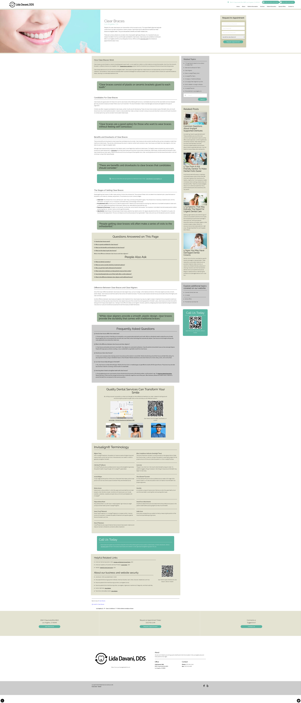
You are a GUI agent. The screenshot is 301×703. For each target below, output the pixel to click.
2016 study (114, 150)
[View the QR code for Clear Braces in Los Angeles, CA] (156, 416)
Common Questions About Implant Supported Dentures (193, 128)
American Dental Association (165, 373)
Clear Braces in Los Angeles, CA (154, 178)
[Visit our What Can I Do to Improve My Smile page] (158, 437)
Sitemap (99, 686)
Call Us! (271, 2)
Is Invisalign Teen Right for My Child (194, 81)
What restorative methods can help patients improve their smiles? (113, 271)
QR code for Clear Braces (98, 604)
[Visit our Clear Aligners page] (113, 437)
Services (262, 6)
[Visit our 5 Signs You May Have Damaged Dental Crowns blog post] (195, 248)
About (243, 6)
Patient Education (271, 6)
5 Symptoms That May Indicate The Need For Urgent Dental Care (194, 209)
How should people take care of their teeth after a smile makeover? (113, 274)
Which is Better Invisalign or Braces (194, 84)
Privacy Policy (94, 686)
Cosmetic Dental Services (191, 292)
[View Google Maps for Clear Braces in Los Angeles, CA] (121, 418)
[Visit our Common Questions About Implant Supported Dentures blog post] (195, 124)
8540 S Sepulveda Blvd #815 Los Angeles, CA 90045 (244, 2)
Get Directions (49, 626)
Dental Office (188, 299)
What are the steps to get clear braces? (105, 250)
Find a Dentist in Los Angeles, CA (193, 91)
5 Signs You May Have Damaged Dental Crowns (194, 252)
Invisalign (187, 295)
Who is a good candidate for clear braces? (106, 244)
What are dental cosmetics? (103, 262)
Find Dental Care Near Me (191, 302)
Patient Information (253, 6)
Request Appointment (150, 626)
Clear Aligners (188, 70)
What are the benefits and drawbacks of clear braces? (109, 247)
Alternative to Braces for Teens (192, 67)
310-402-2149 (104, 546)
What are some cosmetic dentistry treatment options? (110, 265)
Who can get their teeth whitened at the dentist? (108, 268)
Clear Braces (102, 601)
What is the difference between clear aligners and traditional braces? (114, 277)
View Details (108, 588)
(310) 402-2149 (144, 39)
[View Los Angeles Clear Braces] (50, 52)
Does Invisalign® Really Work (192, 73)
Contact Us (291, 6)
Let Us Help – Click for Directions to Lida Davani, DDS (121, 420)
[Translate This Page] (298, 700)
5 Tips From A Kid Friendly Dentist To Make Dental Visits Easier (195, 168)
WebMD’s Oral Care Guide (106, 567)
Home (238, 6)
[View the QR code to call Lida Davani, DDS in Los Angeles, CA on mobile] (195, 328)
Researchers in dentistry (126, 66)
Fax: (288, 2)
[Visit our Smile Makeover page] (135, 437)
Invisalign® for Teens (190, 76)
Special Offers (282, 6)
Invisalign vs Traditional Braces (193, 79)
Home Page (124, 564)
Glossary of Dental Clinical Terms (122, 562)
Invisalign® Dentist (189, 88)
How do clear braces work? (102, 241)
